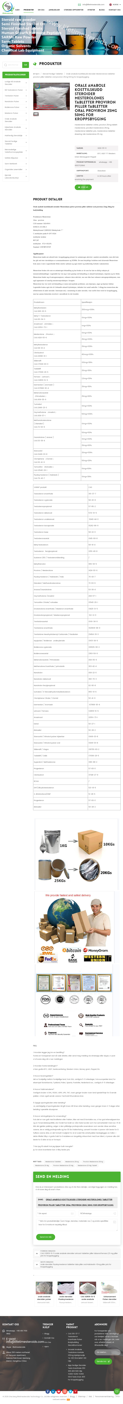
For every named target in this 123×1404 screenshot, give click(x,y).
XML (90, 1396)
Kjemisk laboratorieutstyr (12, 176)
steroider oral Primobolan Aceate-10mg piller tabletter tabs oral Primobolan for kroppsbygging (109, 1298)
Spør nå (84, 187)
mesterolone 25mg (72, 1162)
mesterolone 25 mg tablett (87, 1165)
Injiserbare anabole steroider (13, 128)
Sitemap (82, 1396)
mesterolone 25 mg (42, 1165)
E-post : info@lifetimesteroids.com (18, 1340)
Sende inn (101, 1361)
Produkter (29, 10)
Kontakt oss (115, 10)
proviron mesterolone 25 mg (63, 1165)
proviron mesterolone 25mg (93, 1162)
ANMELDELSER (54, 10)
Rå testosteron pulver (14, 90)
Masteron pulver (11, 113)
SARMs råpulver (11, 158)
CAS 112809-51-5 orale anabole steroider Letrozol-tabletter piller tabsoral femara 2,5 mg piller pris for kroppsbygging (66, 1298)
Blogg (102, 10)
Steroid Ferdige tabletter (11, 142)
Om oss (41, 10)
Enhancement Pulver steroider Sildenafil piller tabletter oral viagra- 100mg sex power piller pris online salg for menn (88, 1298)
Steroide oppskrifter (73, 10)
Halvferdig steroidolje (13, 135)
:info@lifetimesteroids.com (93, 4)
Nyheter (91, 10)
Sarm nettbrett (11, 163)
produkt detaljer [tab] (47, 199)
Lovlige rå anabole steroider (13, 83)
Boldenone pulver (12, 107)
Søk (25, 64)
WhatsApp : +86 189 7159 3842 (16, 1332)
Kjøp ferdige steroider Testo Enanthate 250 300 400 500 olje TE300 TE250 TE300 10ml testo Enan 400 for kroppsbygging (77, 1372)
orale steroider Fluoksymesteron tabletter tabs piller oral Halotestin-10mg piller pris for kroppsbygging (44, 1298)
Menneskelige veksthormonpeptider (14, 151)
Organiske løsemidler (13, 169)
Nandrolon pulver (12, 101)
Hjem (17, 10)
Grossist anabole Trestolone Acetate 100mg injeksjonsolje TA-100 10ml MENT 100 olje (77, 1355)
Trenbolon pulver (12, 95)
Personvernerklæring (104, 1396)
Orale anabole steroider (11, 120)
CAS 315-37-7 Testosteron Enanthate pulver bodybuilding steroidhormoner (75, 1339)
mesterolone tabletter (53, 1162)
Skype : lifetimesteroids (15, 1347)
